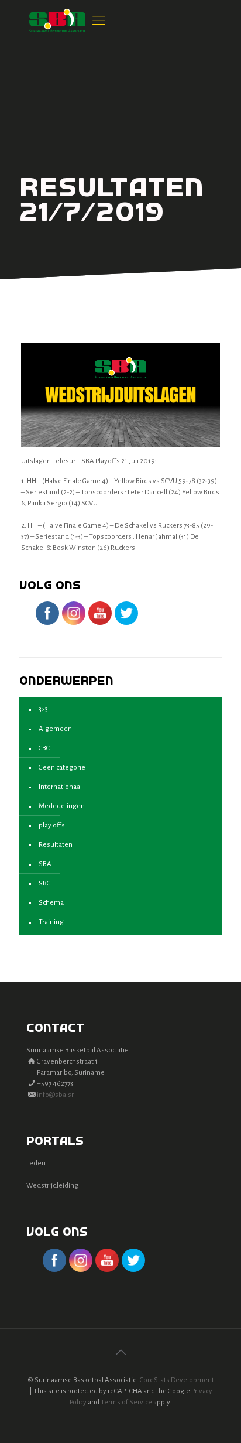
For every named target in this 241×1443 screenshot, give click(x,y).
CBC (44, 748)
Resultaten (56, 845)
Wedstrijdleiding (52, 1185)
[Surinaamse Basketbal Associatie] (57, 20)
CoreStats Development (177, 1380)
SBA (45, 864)
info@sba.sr (55, 1095)
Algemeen (55, 729)
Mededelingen (62, 806)
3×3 (43, 709)
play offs (52, 825)
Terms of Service (126, 1402)
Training (51, 922)
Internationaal (60, 787)
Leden (36, 1163)
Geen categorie (62, 767)
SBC (44, 883)
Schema (51, 903)
